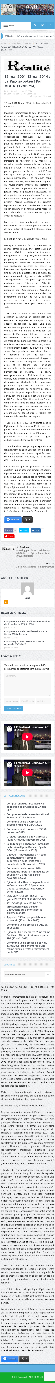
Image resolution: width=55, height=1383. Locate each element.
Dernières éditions (14, 93)
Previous (24, 547)
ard (15, 91)
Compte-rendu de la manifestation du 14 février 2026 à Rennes (25, 633)
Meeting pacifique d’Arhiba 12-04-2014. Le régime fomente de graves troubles (33, 553)
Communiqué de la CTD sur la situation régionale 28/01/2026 (24, 643)
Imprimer (37, 96)
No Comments (30, 93)
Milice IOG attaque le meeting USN (34, 566)
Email (48, 96)
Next (48, 563)
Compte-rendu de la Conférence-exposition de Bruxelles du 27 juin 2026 (27, 623)
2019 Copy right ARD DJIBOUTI (27, 1377)
